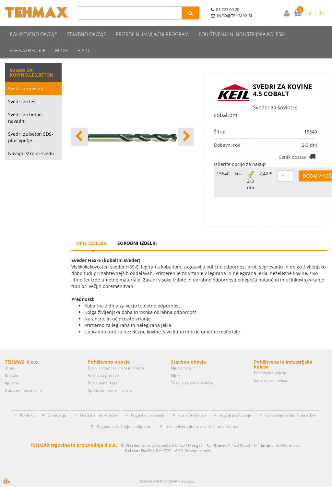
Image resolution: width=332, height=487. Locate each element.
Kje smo (12, 383)
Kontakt (11, 375)
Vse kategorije (27, 50)
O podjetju (57, 415)
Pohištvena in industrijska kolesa (241, 34)
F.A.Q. (83, 50)
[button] (186, 137)
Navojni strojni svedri (31, 153)
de (321, 13)
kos (238, 173)
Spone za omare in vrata (110, 390)
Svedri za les (21, 101)
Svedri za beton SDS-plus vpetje (30, 137)
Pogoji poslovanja (235, 415)
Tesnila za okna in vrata (192, 383)
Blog (61, 50)
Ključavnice (181, 368)
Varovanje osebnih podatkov (290, 415)
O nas (10, 368)
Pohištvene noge (103, 383)
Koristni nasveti (192, 415)
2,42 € (265, 173)
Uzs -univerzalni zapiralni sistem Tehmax (202, 426)
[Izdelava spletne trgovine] (187, 481)
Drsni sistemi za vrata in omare (116, 368)
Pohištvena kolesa (270, 373)
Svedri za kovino (25, 88)
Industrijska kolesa (270, 380)
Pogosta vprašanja (147, 415)
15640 (223, 173)
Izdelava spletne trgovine (159, 481)
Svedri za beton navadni (25, 117)
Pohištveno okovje (33, 34)
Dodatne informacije (23, 390)
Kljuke (176, 375)
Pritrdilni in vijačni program (152, 34)
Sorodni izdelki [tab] (137, 243)
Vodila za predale (103, 375)
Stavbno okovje (86, 34)
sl (310, 13)
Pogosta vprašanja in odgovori (124, 426)
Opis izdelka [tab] (91, 243)
